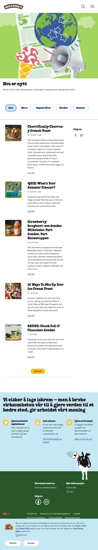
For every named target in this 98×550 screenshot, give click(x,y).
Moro (24, 108)
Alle (10, 108)
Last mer (38, 371)
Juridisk (76, 513)
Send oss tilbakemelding (46, 487)
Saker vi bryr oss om (83, 439)
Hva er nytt (71, 487)
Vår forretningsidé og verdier (52, 440)
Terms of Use (81, 526)
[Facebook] (76, 135)
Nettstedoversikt (72, 518)
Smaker (80, 108)
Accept (31, 543)
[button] (6, 514)
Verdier (63, 108)
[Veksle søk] (83, 6)
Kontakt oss (32, 513)
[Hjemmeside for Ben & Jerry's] (13, 6)
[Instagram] (81, 135)
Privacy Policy (24, 528)
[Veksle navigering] (92, 6)
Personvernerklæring (36, 518)
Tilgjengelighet (55, 518)
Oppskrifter (43, 108)
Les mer (31, 173)
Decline (13, 543)
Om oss (69, 491)
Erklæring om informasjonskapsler (55, 513)
